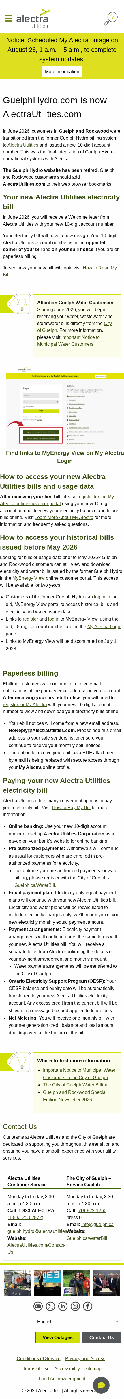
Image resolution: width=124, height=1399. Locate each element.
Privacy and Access (85, 1358)
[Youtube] (38, 1306)
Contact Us (101, 1337)
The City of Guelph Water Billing (75, 1084)
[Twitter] (50, 1306)
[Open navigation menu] (10, 18)
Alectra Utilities (22, 144)
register (30, 619)
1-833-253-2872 (25, 1217)
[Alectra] (46, 18)
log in (99, 596)
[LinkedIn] (62, 1306)
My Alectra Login (104, 626)
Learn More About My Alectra (64, 517)
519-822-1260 (92, 1210)
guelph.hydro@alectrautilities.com (42, 1231)
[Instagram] (75, 1306)
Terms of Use (36, 1368)
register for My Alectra (25, 704)
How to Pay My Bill (71, 807)
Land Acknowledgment (62, 1378)
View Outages (58, 1337)
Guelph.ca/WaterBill (34, 885)
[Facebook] (87, 1306)
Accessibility (67, 1368)
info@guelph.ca (97, 1224)
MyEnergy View (28, 578)
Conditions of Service (39, 1358)
